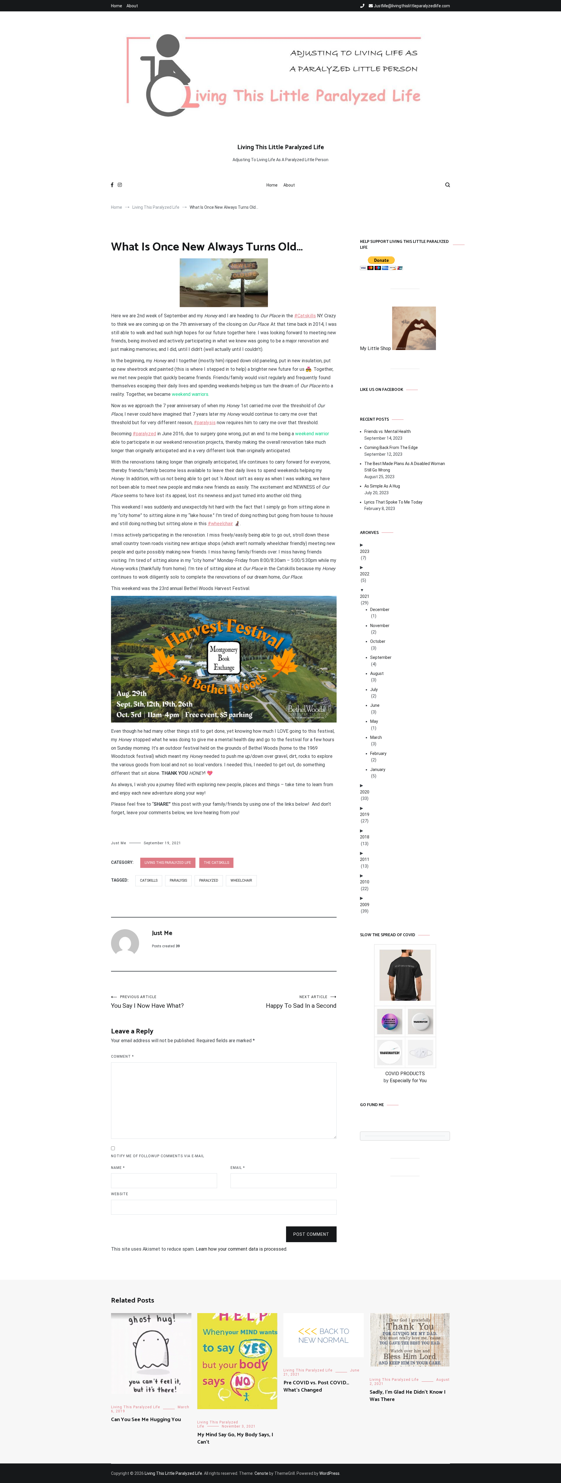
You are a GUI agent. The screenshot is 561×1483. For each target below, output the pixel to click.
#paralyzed (144, 433)
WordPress (329, 1473)
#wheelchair (220, 523)
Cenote (261, 1473)
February (378, 753)
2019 (364, 814)
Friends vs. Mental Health (387, 431)
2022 (364, 574)
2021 (364, 596)
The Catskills (216, 863)
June (375, 705)
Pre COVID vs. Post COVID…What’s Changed (316, 1386)
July (374, 689)
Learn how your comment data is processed (241, 1249)
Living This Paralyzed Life (168, 863)
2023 (364, 551)
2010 (364, 882)
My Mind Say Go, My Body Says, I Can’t (235, 1438)
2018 (364, 837)
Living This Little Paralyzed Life (280, 147)
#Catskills (305, 315)
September (381, 657)
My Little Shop (376, 348)
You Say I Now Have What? (147, 1002)
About (132, 6)
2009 (364, 904)
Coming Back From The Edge (391, 447)
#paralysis (205, 422)
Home (116, 6)
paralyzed (208, 880)
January (377, 769)
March (376, 737)
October (377, 641)
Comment (122, 1056)
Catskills (148, 880)
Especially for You (408, 1080)
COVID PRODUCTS (405, 1073)
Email (238, 1168)
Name (118, 1168)
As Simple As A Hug (382, 486)
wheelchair (241, 880)
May (374, 721)
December (379, 609)
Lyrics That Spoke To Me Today (393, 502)
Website (119, 1194)
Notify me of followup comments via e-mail (157, 1156)
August (377, 673)
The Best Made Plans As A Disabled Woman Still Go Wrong (404, 466)
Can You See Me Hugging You (146, 1419)
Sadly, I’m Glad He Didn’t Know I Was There (408, 1396)
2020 (364, 792)
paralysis (178, 880)
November (379, 625)
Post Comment (311, 1234)
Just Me (118, 843)
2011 (364, 859)
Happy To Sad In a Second (301, 1002)
